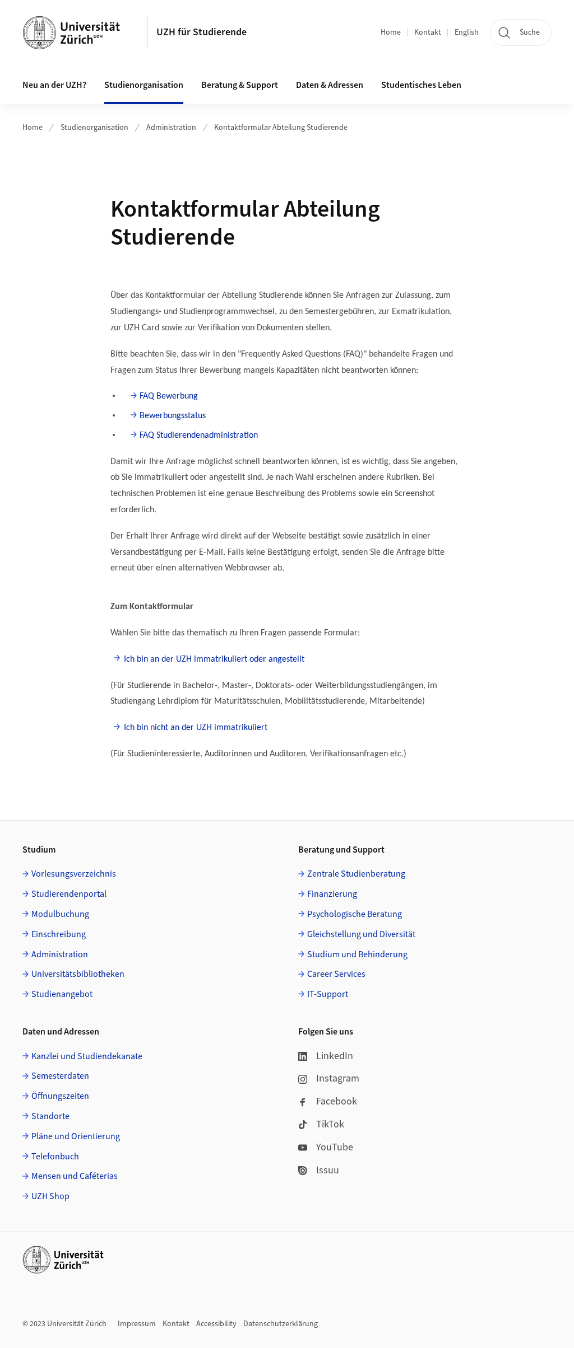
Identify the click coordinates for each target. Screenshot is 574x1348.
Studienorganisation (94, 127)
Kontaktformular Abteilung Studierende (281, 127)
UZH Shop (50, 1196)
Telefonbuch (55, 1156)
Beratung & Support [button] (239, 85)
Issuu (327, 1170)
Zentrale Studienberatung (356, 874)
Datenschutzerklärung (280, 1324)
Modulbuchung (60, 914)
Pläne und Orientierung (75, 1136)
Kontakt (427, 32)
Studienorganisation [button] (143, 85)
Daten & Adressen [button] (329, 85)
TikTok (330, 1124)
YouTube (334, 1147)
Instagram (337, 1078)
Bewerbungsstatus (173, 415)
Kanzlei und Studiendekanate (86, 1056)
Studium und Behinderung (357, 954)
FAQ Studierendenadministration (199, 435)
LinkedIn (334, 1056)
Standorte (50, 1116)
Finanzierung (332, 894)
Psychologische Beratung (354, 914)
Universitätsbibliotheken (77, 974)
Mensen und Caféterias (74, 1176)
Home (391, 32)
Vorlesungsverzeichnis (73, 874)
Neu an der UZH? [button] (54, 85)
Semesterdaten (60, 1076)
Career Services (336, 974)
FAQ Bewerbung (169, 396)
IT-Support (327, 994)
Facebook (336, 1101)
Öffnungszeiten (60, 1096)
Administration (171, 127)
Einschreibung (58, 934)
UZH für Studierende (201, 32)
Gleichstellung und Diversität (361, 934)
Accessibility (216, 1324)
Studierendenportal (69, 894)
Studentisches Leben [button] (421, 85)
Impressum (137, 1324)
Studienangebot (61, 994)
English (467, 32)
